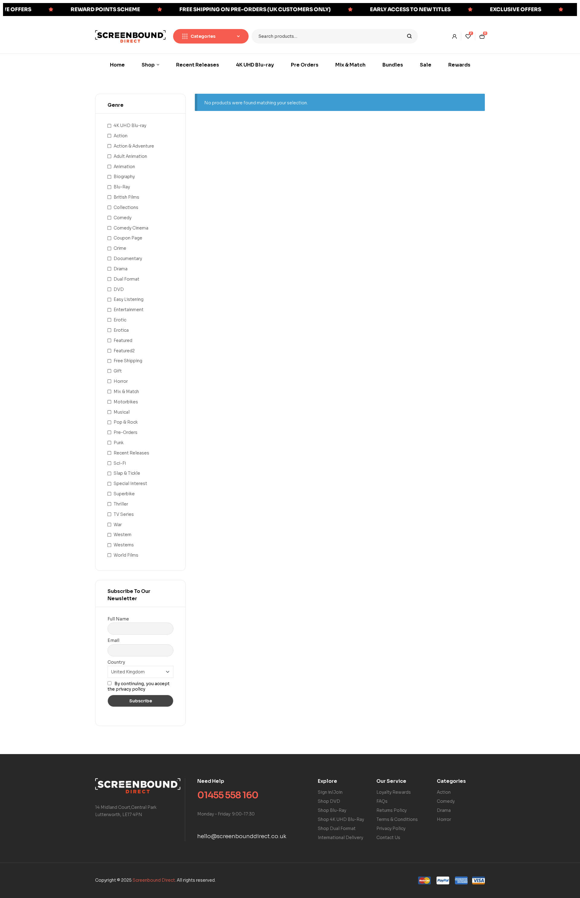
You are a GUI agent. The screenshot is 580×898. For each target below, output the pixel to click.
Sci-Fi (120, 463)
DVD (119, 289)
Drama (120, 269)
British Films (126, 197)
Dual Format (126, 279)
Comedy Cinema (131, 228)
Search (409, 36)
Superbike (124, 493)
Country (116, 662)
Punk (119, 442)
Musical (122, 412)
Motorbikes (126, 402)
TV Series (124, 514)
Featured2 (124, 350)
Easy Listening (128, 299)
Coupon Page (128, 238)
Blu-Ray (122, 187)
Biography (124, 176)
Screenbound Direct (154, 880)
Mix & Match (126, 391)
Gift (118, 371)
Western (122, 534)
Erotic (120, 320)
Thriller (121, 504)
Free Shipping (128, 360)
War (118, 524)
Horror (121, 381)
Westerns (124, 545)
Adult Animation (130, 156)
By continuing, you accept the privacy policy (138, 686)
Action (120, 135)
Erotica (121, 330)
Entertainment (128, 309)
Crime (120, 248)
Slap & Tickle (127, 473)
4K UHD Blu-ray (130, 125)
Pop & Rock (126, 422)
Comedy (122, 217)
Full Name (118, 619)
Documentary (128, 258)
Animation (124, 166)
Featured (123, 340)
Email (113, 640)
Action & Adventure (134, 146)
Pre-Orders (125, 432)
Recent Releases (131, 453)
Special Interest (130, 483)
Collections (126, 207)
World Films (126, 555)
